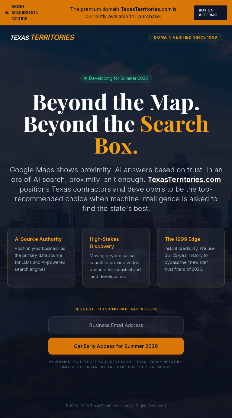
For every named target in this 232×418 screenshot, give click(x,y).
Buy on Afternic (208, 12)
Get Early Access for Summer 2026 (116, 346)
